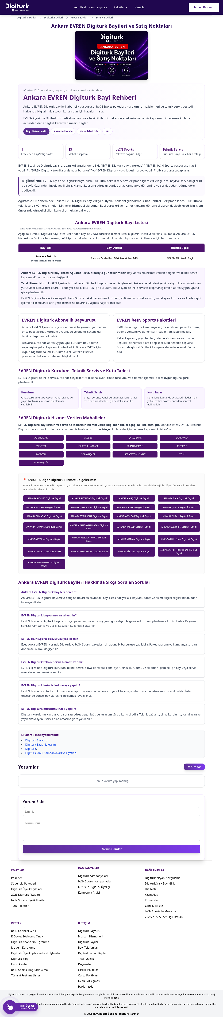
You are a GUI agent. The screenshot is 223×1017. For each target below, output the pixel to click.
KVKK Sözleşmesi (89, 981)
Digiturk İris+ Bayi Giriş (160, 883)
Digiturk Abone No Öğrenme (30, 942)
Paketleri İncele (63, 131)
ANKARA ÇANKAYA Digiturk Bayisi (134, 507)
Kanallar (140, 7)
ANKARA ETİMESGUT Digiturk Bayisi (89, 516)
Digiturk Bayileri (88, 942)
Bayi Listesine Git (36, 131)
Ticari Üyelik (86, 959)
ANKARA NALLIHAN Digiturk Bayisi (179, 539)
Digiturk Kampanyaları (93, 876)
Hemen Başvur (204, 7)
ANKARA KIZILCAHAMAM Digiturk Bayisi (89, 539)
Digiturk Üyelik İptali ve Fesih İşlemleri (36, 953)
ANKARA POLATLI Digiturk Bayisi (44, 551)
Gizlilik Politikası (88, 970)
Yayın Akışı (152, 895)
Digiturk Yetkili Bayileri (92, 953)
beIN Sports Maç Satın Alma (29, 970)
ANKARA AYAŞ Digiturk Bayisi (134, 498)
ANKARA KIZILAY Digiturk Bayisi (44, 539)
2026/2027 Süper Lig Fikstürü (164, 917)
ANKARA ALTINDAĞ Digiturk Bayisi (89, 498)
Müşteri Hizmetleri (90, 936)
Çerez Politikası (88, 975)
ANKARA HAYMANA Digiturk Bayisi (44, 526)
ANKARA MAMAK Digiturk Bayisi (133, 539)
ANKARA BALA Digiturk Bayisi (179, 498)
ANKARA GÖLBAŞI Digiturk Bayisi (134, 516)
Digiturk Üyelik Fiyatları (26, 889)
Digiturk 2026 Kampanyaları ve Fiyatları (50, 753)
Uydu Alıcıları (19, 964)
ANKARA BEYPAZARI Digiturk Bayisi (44, 507)
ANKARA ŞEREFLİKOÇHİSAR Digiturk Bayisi (178, 551)
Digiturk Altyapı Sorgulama (162, 878)
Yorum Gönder (111, 849)
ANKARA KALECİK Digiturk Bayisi (134, 526)
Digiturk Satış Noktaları (40, 744)
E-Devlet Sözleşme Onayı (27, 936)
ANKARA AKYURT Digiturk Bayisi (44, 498)
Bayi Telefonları (88, 947)
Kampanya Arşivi (89, 892)
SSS (107, 131)
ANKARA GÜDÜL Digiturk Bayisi (179, 516)
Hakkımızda (86, 986)
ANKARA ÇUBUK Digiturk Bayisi (179, 507)
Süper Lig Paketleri (23, 883)
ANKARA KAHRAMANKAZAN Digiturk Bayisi (89, 527)
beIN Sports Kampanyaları (95, 881)
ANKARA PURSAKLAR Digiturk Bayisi (89, 551)
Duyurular (84, 964)
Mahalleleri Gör (89, 131)
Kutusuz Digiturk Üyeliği (94, 887)
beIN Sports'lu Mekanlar (161, 911)
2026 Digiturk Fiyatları (25, 895)
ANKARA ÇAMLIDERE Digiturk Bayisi (89, 507)
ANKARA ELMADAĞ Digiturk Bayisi (44, 516)
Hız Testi (150, 889)
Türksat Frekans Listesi (26, 975)
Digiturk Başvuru (36, 740)
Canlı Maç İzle (154, 906)
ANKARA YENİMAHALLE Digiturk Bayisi (44, 564)
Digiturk (30, 749)
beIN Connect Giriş (23, 931)
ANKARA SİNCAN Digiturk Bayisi (134, 551)
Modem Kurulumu (23, 947)
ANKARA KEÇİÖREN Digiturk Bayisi (179, 526)
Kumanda (151, 900)
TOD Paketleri (20, 906)
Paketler (121, 7)
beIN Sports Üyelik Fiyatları (29, 900)
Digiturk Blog (20, 959)
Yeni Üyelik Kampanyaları (90, 7)
